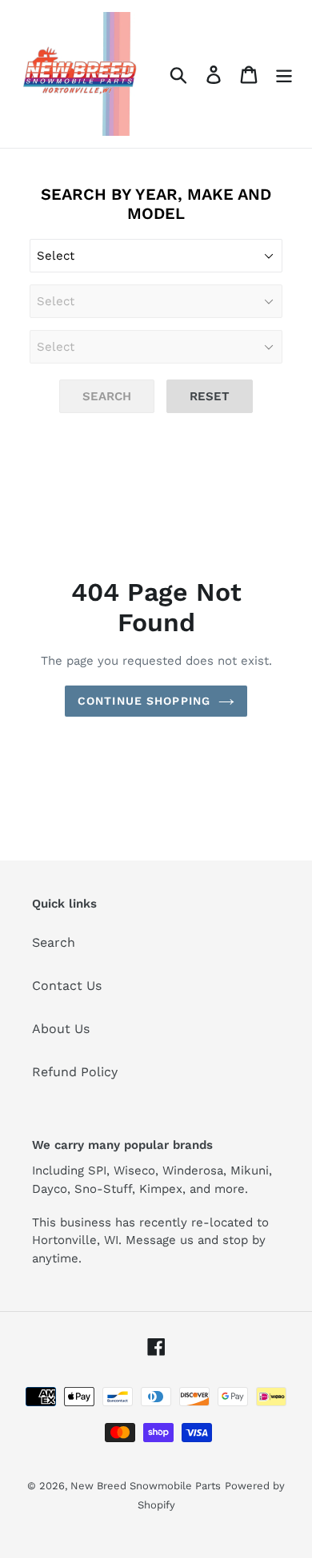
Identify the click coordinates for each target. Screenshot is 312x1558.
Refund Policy (75, 1071)
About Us (61, 1028)
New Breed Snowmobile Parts (145, 1486)
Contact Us (67, 985)
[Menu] (284, 74)
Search (53, 942)
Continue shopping (144, 700)
